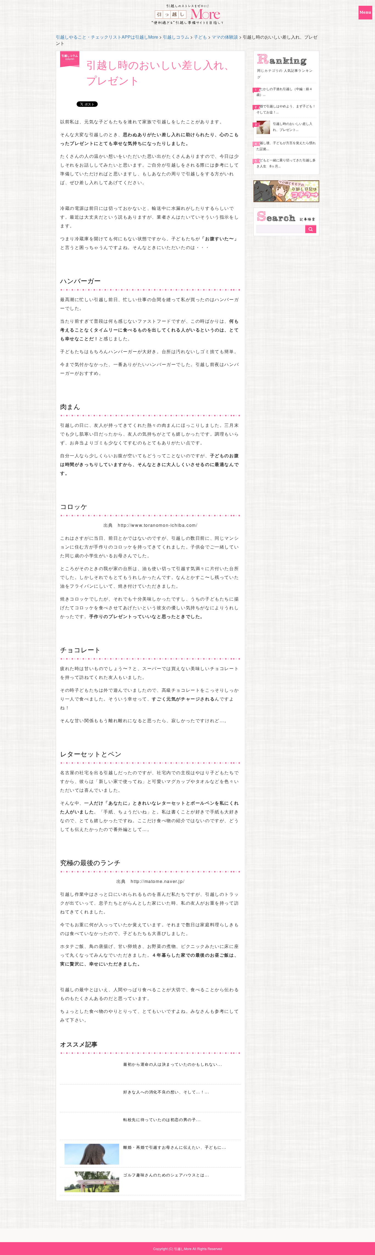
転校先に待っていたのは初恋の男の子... (162, 1119)
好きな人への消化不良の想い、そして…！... (166, 1091)
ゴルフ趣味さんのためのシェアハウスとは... (166, 1174)
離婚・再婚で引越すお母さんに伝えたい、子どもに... (174, 1147)
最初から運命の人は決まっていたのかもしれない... (172, 1064)
